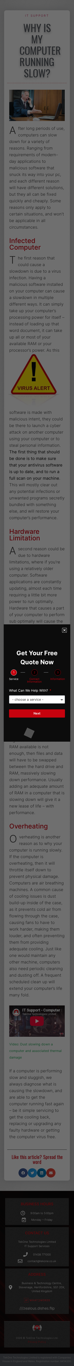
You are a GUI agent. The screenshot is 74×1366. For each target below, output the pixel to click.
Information (57, 679)
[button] (64, 630)
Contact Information (34, 680)
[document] (37, 683)
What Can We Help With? (29, 690)
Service (13, 679)
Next (37, 713)
